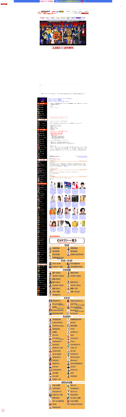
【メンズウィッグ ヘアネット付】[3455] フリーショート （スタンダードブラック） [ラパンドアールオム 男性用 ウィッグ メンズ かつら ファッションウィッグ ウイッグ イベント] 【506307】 (82, 191)
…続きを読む (65, 166)
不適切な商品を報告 (64, 121)
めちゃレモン (83, 19)
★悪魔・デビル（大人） (65, 101)
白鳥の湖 (79, 19)
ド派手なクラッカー (55, 19)
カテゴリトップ (50, 98)
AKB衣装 (71, 19)
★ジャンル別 (60, 101)
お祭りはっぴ (49, 19)
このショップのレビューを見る (82, 157)
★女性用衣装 (60, 99)
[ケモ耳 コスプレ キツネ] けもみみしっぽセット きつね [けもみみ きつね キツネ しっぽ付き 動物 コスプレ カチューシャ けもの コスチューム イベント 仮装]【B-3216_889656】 (53, 229)
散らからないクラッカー (61, 19)
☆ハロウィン (55, 98)
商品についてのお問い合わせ (55, 121)
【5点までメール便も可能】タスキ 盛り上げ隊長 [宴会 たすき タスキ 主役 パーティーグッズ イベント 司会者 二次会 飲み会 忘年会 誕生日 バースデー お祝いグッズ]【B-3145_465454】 (75, 217)
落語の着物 (67, 19)
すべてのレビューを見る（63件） (82, 156)
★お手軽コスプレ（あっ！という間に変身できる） (65, 98)
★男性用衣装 (60, 100)
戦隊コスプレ (75, 19)
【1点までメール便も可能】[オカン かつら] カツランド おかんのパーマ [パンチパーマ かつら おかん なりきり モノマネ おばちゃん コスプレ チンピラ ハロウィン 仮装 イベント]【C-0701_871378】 (82, 217)
